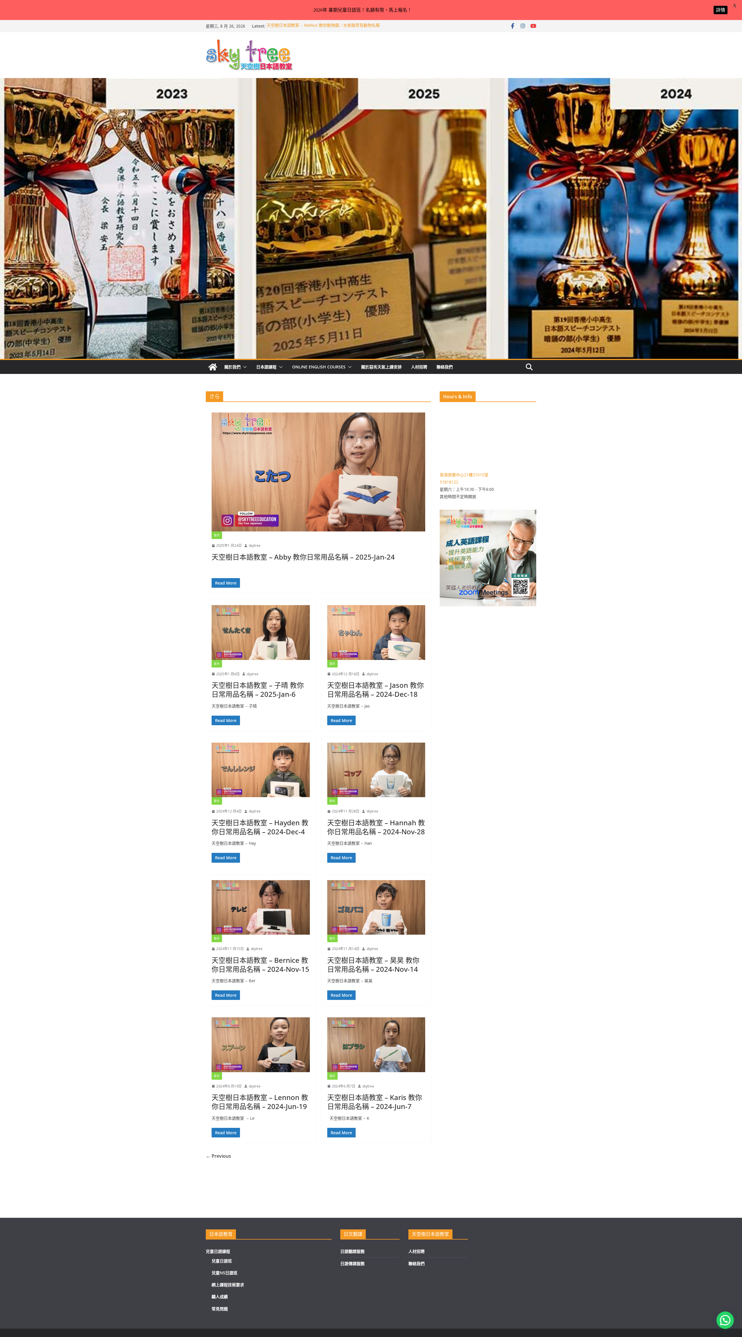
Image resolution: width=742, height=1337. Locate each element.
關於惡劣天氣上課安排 (381, 367)
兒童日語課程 (218, 1251)
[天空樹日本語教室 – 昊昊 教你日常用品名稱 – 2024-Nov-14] (376, 907)
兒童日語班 (222, 1261)
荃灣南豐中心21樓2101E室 (464, 474)
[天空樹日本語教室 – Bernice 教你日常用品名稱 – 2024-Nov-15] (261, 907)
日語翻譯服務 (352, 1251)
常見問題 (220, 1308)
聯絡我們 (445, 367)
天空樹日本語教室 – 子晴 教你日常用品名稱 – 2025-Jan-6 (258, 689)
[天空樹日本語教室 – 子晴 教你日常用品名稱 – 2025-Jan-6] (261, 632)
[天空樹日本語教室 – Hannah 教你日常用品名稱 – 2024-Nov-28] (376, 770)
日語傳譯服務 (352, 1263)
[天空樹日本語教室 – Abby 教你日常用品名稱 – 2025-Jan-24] (318, 472)
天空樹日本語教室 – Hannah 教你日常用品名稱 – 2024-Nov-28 (376, 827)
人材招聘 (419, 367)
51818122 (449, 482)
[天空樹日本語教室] (213, 367)
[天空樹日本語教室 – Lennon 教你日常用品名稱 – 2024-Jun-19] (261, 1044)
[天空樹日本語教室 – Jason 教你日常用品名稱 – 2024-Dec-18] (376, 632)
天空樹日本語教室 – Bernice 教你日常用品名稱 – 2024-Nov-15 (260, 964)
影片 (217, 535)
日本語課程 (266, 367)
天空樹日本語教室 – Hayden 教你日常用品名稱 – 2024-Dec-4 (260, 827)
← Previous (218, 1156)
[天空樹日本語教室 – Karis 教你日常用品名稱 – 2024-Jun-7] (376, 1044)
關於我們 (232, 367)
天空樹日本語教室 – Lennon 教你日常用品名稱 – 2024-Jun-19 (260, 1101)
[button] (244, 367)
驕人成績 (220, 1296)
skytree (255, 545)
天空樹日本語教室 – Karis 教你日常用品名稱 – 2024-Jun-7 (374, 1101)
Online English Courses (318, 367)
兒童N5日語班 (224, 1273)
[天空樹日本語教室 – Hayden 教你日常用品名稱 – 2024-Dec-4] (261, 770)
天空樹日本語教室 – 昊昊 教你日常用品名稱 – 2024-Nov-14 (373, 964)
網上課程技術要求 (228, 1284)
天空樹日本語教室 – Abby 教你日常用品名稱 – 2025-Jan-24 (303, 557)
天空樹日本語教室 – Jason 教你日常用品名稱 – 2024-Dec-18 (375, 689)
